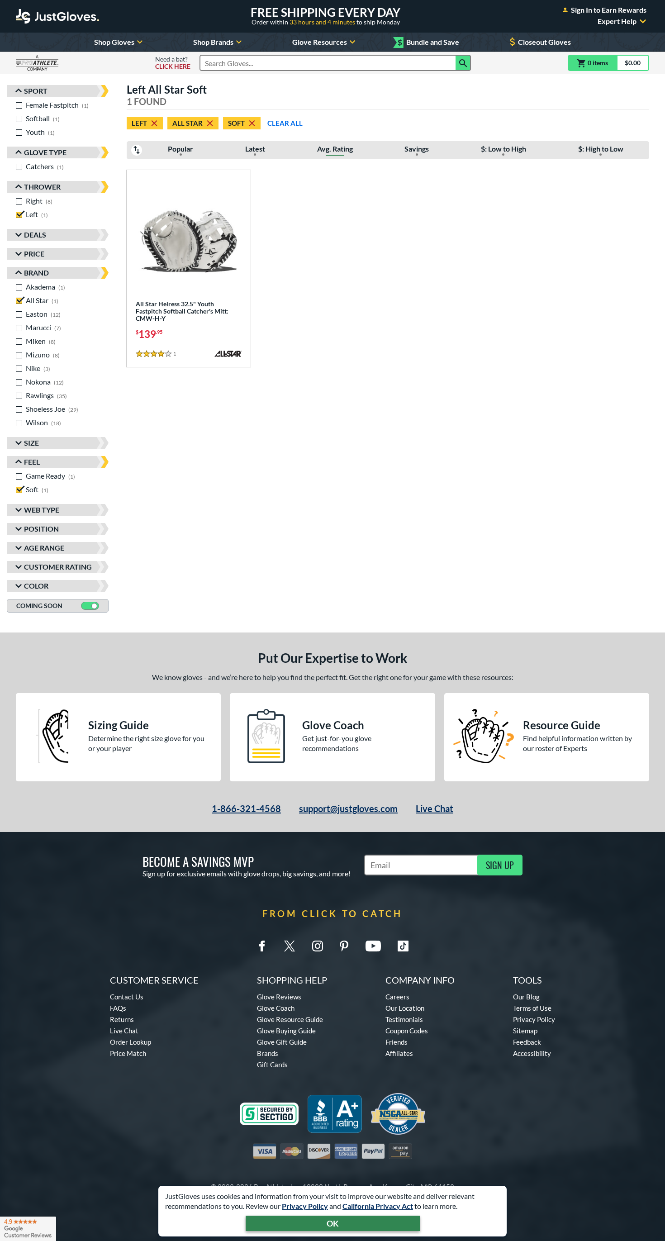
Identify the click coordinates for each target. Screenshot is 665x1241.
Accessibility (532, 1053)
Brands (267, 1053)
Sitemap (525, 1031)
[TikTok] (403, 946)
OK (333, 1223)
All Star (187, 123)
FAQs (118, 1008)
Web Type (41, 509)
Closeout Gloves (544, 42)
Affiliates (399, 1053)
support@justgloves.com (348, 808)
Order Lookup (130, 1042)
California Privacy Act (377, 1206)
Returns (122, 1019)
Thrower (42, 186)
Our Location (404, 1008)
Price (34, 253)
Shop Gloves (114, 42)
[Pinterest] (344, 946)
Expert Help (617, 21)
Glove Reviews (279, 997)
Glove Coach (275, 1008)
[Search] (463, 63)
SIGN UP (500, 865)
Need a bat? (172, 63)
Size (31, 442)
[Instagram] (317, 946)
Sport (36, 90)
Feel (32, 461)
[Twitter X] (289, 946)
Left (139, 123)
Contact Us (126, 997)
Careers (397, 997)
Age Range (44, 547)
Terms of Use (532, 1008)
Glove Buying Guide (286, 1031)
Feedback (527, 1042)
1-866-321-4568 (246, 808)
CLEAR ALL (285, 123)
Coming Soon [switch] (39, 605)
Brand (36, 272)
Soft (236, 123)
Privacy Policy (305, 1206)
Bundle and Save (428, 42)
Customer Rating (58, 566)
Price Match (128, 1053)
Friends (396, 1042)
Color (36, 585)
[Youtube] (373, 946)
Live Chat (434, 808)
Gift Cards (272, 1064)
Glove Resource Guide (290, 1019)
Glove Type (45, 152)
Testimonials (404, 1019)
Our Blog (526, 997)
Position (41, 528)
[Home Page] (57, 16)
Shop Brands (213, 42)
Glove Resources (319, 42)
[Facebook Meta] (261, 946)
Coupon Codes (406, 1031)
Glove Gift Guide (282, 1042)
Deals (35, 234)
